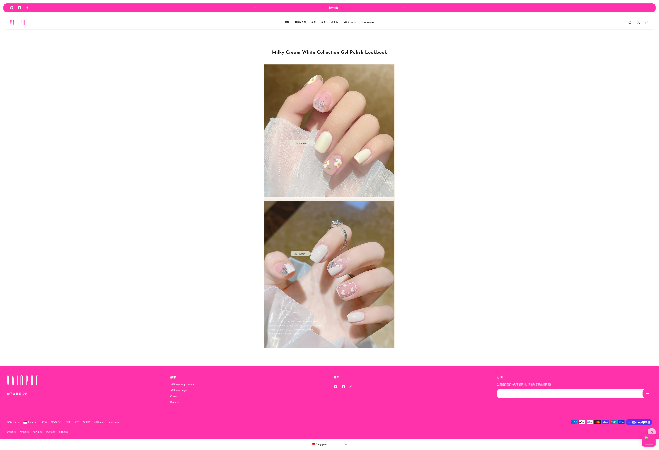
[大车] (647, 22)
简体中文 (11, 422)
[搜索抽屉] (630, 22)
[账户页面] (638, 22)
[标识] (18, 23)
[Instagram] (12, 8)
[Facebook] (19, 8)
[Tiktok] (27, 8)
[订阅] (647, 393)
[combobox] (329, 444)
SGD (30, 422)
